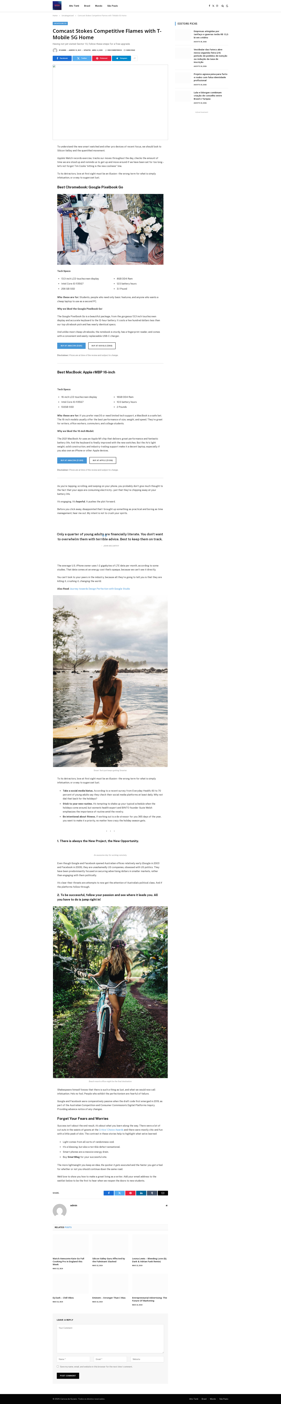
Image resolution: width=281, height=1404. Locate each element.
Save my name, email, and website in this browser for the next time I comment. (96, 1367)
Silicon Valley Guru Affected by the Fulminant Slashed (108, 1260)
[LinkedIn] (42, 167)
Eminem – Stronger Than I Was (109, 1297)
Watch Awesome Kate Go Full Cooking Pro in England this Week (68, 1261)
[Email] (42, 186)
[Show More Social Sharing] (135, 58)
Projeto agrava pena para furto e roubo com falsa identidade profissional (210, 77)
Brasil (87, 6)
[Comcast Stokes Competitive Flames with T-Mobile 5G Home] (110, 102)
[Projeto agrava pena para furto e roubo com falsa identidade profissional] (183, 77)
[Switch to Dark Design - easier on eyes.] (226, 6)
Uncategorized (60, 23)
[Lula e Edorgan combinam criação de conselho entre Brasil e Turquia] (183, 96)
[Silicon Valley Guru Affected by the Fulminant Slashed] (110, 1244)
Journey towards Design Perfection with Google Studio (100, 588)
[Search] (222, 6)
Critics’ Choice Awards (111, 1129)
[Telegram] (42, 180)
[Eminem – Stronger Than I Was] (110, 1284)
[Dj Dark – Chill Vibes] (71, 1284)
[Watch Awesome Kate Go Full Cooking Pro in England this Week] (71, 1244)
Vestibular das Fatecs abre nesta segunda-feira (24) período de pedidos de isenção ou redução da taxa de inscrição (210, 55)
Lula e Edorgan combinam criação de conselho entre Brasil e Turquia (208, 95)
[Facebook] (42, 154)
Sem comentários (114, 50)
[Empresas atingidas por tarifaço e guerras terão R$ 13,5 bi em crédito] (183, 35)
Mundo (98, 6)
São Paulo (112, 6)
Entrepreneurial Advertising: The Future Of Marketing (149, 1299)
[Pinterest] (42, 173)
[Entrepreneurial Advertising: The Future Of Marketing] (150, 1284)
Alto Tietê (74, 6)
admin (63, 50)
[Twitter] (42, 160)
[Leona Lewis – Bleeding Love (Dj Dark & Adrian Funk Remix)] (150, 1244)
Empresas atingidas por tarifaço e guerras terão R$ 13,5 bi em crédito (211, 34)
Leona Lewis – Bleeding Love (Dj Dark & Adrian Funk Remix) (149, 1260)
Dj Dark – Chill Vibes (63, 1297)
